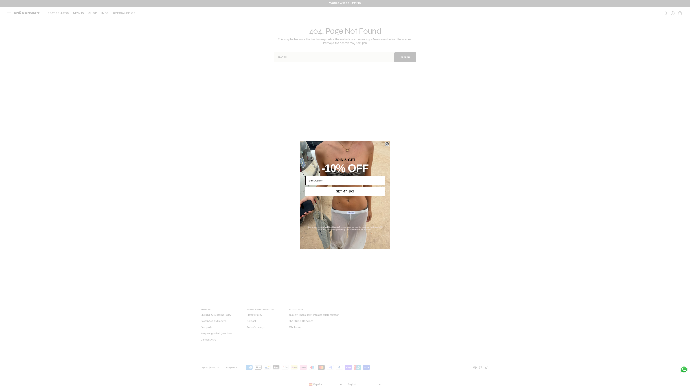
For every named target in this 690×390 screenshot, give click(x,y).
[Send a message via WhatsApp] (684, 369)
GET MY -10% (345, 191)
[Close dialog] (387, 144)
